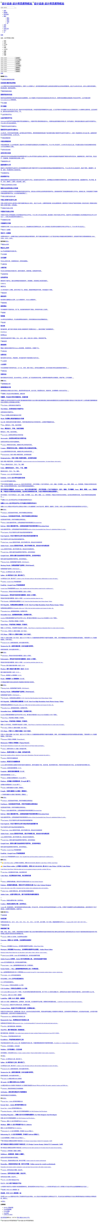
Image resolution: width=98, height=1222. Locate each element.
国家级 (5, 12)
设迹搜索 (18, 58)
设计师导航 (4, 1217)
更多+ (6, 76)
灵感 (5, 25)
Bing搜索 (18, 61)
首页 (5, 10)
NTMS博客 (7, 1211)
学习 (5, 30)
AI (4, 32)
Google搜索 (18, 59)
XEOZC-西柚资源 (8, 1207)
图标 (8, 18)
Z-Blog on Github (8, 1214)
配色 (5, 26)
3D (7, 23)
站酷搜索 (18, 67)
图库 (8, 20)
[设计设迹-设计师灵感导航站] (32, 3)
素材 (5, 16)
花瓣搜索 (18, 71)
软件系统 (6, 14)
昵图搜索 (18, 69)
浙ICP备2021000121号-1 (23, 1217)
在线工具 (6, 28)
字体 (8, 21)
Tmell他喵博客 (7, 1209)
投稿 (2, 35)
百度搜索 (18, 63)
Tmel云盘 (6, 1213)
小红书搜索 (18, 65)
